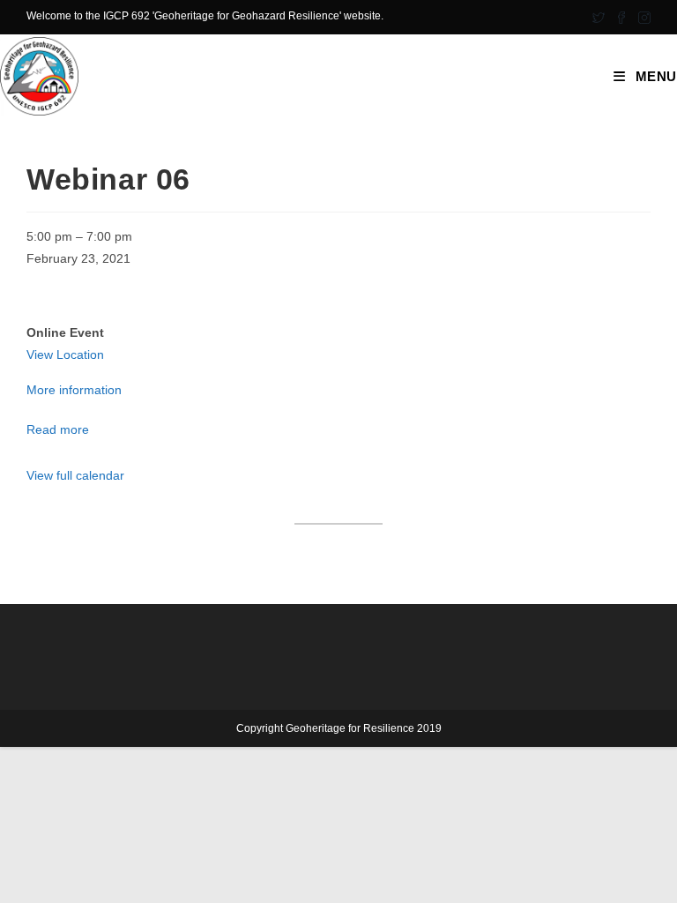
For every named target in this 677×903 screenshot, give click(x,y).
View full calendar (75, 475)
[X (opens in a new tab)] (598, 17)
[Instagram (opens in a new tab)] (642, 17)
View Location (65, 354)
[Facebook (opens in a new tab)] (621, 17)
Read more (57, 429)
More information (74, 390)
